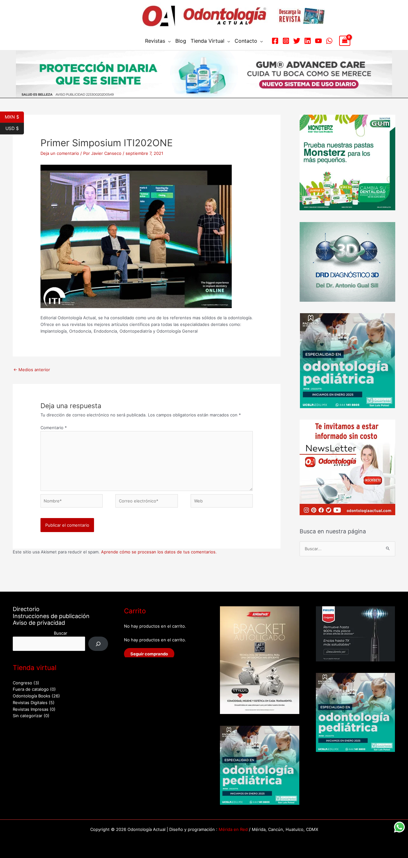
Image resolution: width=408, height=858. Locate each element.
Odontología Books (31, 695)
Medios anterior (31, 369)
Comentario (53, 427)
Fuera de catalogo (31, 689)
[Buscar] (98, 644)
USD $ (14, 128)
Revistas (155, 41)
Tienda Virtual (207, 41)
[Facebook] (275, 40)
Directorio (26, 609)
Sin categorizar (27, 715)
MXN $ (14, 116)
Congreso (22, 682)
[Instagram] (285, 40)
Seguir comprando (149, 653)
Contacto (246, 41)
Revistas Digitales (30, 702)
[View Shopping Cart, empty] (344, 41)
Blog (180, 41)
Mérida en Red (233, 829)
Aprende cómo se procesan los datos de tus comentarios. (159, 551)
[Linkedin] (307, 40)
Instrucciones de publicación (51, 616)
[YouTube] (318, 40)
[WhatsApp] (329, 40)
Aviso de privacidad (39, 622)
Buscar (60, 633)
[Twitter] (296, 40)
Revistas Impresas (30, 709)
